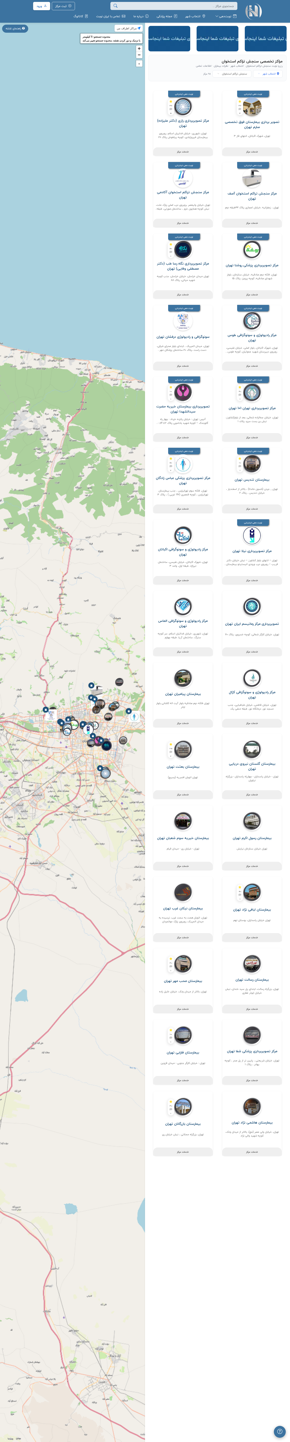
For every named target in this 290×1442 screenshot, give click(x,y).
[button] (105, 774)
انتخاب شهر (269, 74)
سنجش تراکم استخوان (234, 74)
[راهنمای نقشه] (280, 1432)
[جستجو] (115, 6)
